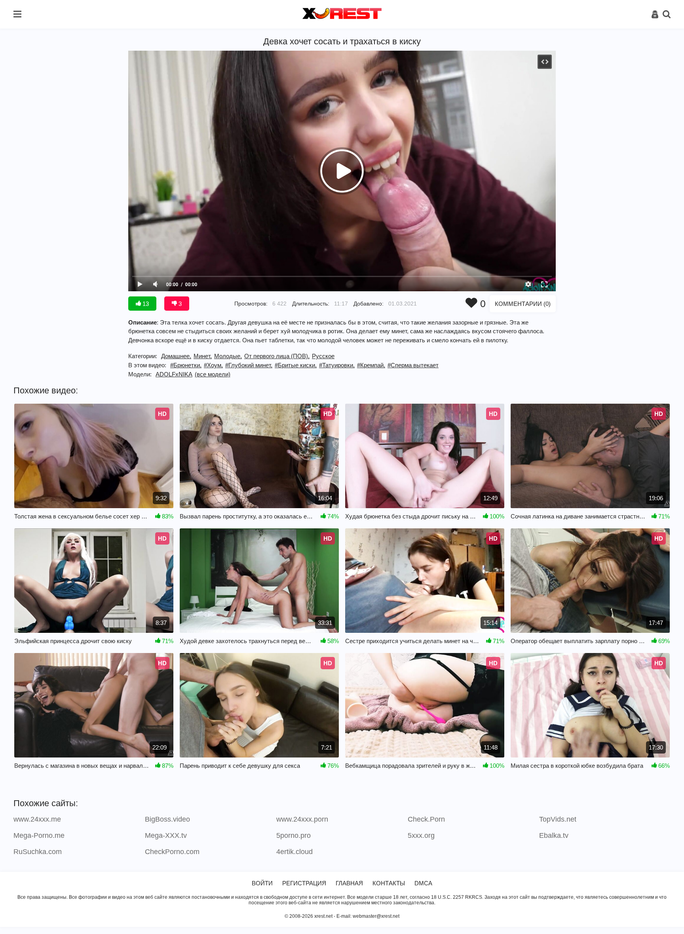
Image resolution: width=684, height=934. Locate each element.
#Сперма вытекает (413, 365)
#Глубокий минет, (248, 365)
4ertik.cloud (294, 852)
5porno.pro (293, 835)
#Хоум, (213, 365)
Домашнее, (176, 356)
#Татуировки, (337, 365)
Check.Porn (426, 819)
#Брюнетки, (185, 365)
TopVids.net (557, 819)
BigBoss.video (167, 819)
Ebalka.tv (553, 835)
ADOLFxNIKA (174, 374)
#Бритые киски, (296, 365)
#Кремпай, (371, 365)
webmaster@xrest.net (376, 916)
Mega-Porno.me (39, 835)
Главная (349, 883)
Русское (323, 356)
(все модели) (212, 374)
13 (145, 303)
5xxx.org (421, 835)
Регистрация (304, 883)
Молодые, (228, 356)
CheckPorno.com (172, 852)
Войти (262, 883)
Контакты (388, 883)
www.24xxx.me (37, 819)
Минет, (203, 356)
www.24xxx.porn (302, 819)
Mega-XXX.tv (166, 835)
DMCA (423, 883)
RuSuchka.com (37, 852)
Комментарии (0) (523, 303)
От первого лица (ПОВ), (277, 356)
